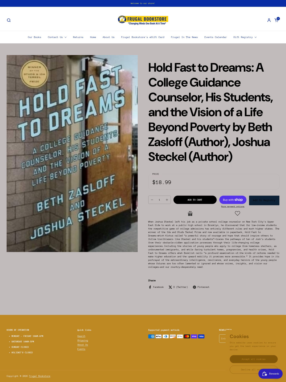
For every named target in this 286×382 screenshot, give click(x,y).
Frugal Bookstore (39, 376)
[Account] (269, 20)
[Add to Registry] (190, 213)
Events (81, 349)
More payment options (232, 206)
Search (81, 336)
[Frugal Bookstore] (143, 20)
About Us (82, 344)
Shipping (82, 340)
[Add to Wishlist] (237, 213)
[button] (9, 20)
